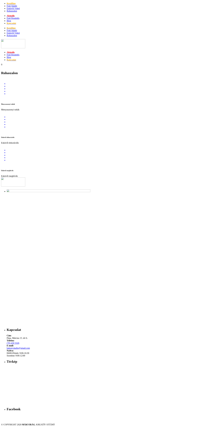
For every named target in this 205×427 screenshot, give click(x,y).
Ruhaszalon (12, 11)
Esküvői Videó (13, 8)
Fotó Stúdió (12, 6)
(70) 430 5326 (13, 343)
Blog (9, 21)
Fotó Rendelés (13, 18)
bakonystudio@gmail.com (18, 348)
